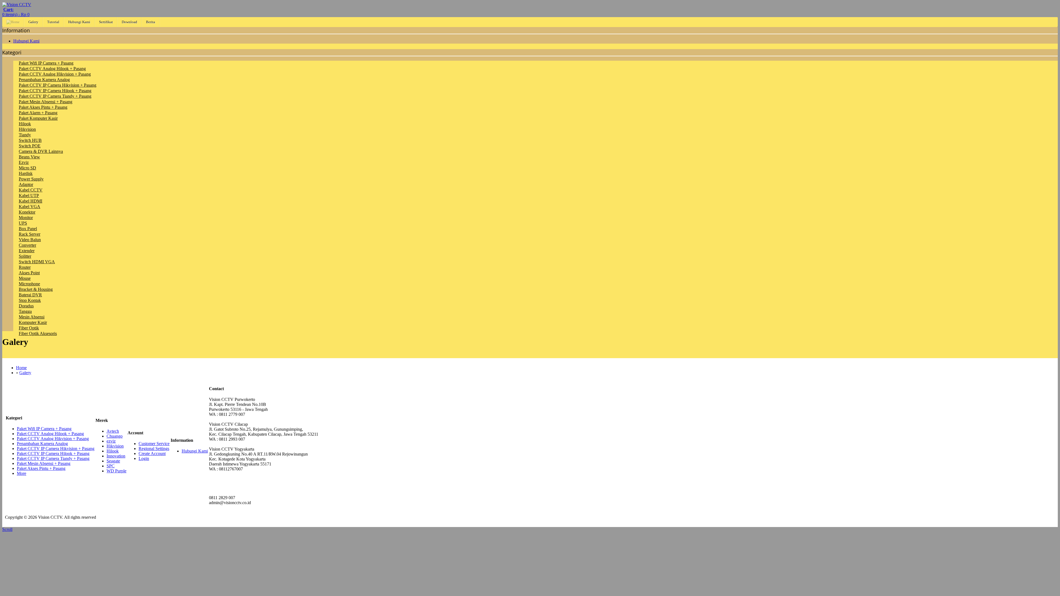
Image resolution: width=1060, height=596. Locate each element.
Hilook (25, 123)
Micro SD (27, 168)
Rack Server (29, 234)
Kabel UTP (29, 195)
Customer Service (154, 443)
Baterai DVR (30, 294)
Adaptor (26, 184)
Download (129, 22)
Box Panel (28, 228)
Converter (27, 245)
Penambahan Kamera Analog (44, 79)
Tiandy (25, 134)
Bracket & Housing (36, 289)
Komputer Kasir (33, 322)
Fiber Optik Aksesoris (38, 333)
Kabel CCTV (31, 190)
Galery (33, 22)
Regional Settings (154, 448)
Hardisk (26, 173)
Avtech (113, 431)
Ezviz (24, 162)
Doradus (26, 306)
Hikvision (27, 129)
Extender (27, 250)
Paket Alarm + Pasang (38, 112)
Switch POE (30, 145)
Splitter (25, 256)
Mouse (25, 278)
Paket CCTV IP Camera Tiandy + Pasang (55, 96)
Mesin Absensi (31, 317)
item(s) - (16, 12)
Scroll (7, 529)
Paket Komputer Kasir (38, 118)
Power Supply (31, 179)
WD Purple (116, 471)
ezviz (111, 441)
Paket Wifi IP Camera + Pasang (46, 63)
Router (25, 267)
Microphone (29, 283)
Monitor (26, 217)
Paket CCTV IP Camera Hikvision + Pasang (57, 85)
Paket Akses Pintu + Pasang (43, 107)
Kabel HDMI (30, 201)
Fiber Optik (29, 328)
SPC (111, 466)
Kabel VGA (29, 206)
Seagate (113, 461)
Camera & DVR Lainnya (41, 151)
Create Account (152, 453)
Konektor (27, 212)
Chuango (115, 436)
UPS (23, 223)
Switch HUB (30, 140)
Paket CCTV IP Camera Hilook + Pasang (55, 90)
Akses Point (29, 272)
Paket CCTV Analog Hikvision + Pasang (55, 74)
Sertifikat (106, 22)
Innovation (116, 456)
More (21, 473)
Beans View (29, 157)
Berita (150, 22)
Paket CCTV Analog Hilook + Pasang (52, 68)
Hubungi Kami (79, 22)
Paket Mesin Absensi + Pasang (45, 101)
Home (21, 367)
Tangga (25, 311)
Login (144, 458)
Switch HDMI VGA (37, 261)
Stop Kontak (30, 300)
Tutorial (53, 22)
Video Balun (30, 239)
